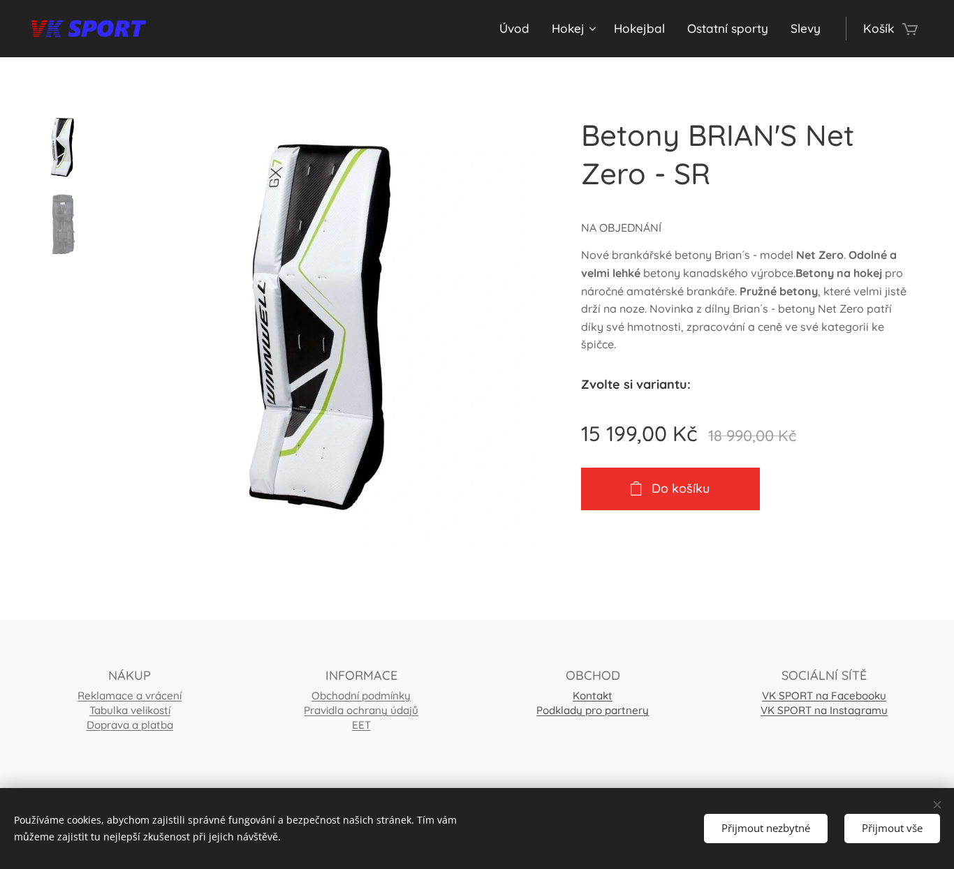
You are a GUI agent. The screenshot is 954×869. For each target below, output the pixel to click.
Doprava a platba (130, 724)
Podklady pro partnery (592, 710)
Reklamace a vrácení (130, 695)
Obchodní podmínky (361, 695)
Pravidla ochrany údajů (361, 710)
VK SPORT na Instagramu (824, 710)
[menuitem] (518, 28)
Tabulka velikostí (129, 710)
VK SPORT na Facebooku (824, 695)
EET (361, 724)
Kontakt (592, 695)
